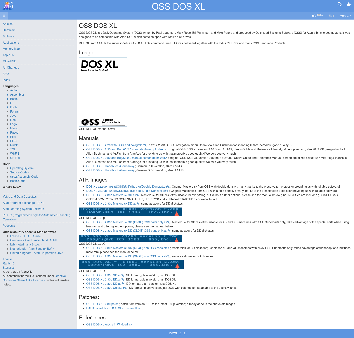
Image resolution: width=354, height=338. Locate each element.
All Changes (11, 67)
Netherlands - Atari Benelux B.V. (31, 248)
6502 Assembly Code (24, 176)
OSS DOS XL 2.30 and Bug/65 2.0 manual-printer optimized (125, 149)
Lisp (13, 120)
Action (14, 90)
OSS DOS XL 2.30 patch (102, 304)
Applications (11, 42)
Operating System (22, 168)
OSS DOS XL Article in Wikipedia (108, 324)
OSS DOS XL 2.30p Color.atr (105, 287)
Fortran (15, 111)
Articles (8, 24)
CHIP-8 (15, 158)
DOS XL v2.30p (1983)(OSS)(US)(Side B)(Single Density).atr (126, 191)
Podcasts (9, 225)
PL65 (13, 141)
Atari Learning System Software (23, 209)
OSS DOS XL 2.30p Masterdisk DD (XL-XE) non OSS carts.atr (126, 256)
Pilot (13, 137)
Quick (14, 145)
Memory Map (11, 48)
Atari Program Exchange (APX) (23, 203)
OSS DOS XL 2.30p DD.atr (104, 283)
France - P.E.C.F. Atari (24, 236)
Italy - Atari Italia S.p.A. (25, 244)
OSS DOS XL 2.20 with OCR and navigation (115, 145)
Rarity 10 (9, 263)
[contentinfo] (317, 16)
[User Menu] (349, 4)
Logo (13, 124)
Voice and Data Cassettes (20, 196)
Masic (14, 128)
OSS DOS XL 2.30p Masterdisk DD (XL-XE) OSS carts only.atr (126, 230)
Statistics (9, 267)
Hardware (9, 30)
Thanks (8, 259)
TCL (13, 149)
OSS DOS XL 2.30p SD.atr (103, 275)
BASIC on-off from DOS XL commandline (113, 308)
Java (13, 115)
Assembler (17, 94)
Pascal (14, 132)
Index (6, 80)
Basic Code (17, 181)
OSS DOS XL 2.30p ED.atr (103, 279)
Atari (8, 5)
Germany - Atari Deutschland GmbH (33, 240)
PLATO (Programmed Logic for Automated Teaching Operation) (36, 217)
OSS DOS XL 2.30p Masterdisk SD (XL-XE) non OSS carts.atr (126, 248)
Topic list (8, 55)
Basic (14, 99)
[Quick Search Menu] (340, 4)
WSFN (14, 153)
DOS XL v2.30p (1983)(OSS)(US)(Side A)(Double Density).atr (126, 186)
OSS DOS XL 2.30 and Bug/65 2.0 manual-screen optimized (125, 158)
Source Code (18, 172)
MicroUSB (9, 61)
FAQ (6, 74)
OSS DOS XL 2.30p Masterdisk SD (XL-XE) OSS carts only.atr (126, 222)
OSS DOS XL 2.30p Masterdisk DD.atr (111, 203)
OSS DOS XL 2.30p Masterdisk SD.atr (111, 195)
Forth (13, 107)
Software (8, 36)
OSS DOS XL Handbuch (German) (109, 166)
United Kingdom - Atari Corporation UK (35, 253)
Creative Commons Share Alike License (34, 278)
